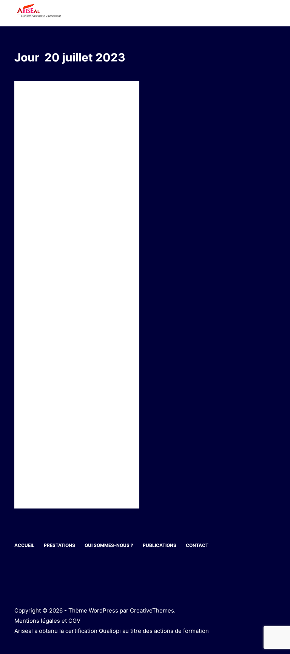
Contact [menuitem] (197, 545)
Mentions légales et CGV (47, 620)
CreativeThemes (152, 610)
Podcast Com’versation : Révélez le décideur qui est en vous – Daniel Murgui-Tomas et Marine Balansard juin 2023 (75, 132)
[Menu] (272, 13)
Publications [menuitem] (159, 545)
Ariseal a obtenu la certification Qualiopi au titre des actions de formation (111, 630)
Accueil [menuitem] (24, 545)
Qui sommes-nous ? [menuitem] (109, 545)
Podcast (37, 96)
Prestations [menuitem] (59, 545)
